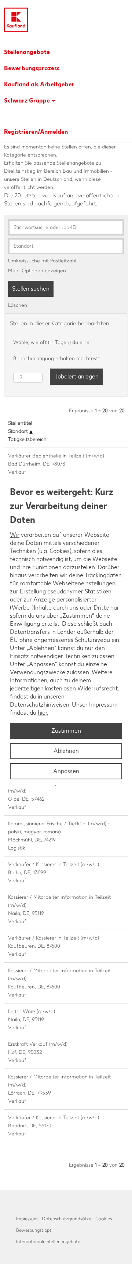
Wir (14, 534)
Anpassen (66, 771)
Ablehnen (66, 750)
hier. (43, 712)
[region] (66, 632)
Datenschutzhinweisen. (40, 704)
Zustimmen (66, 730)
